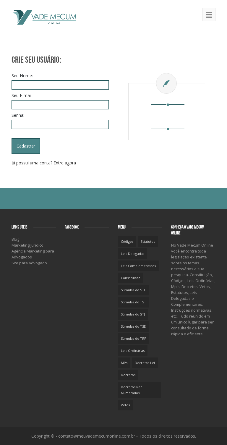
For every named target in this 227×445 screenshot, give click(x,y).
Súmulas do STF (133, 290)
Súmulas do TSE (133, 326)
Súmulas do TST (133, 302)
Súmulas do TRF (133, 338)
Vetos (125, 405)
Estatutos (148, 241)
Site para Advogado (29, 263)
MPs (124, 362)
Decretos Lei (145, 362)
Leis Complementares (138, 265)
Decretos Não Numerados (131, 390)
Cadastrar (26, 146)
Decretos (128, 375)
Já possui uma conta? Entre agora (44, 163)
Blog (15, 239)
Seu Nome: (22, 75)
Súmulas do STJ (133, 314)
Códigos (127, 241)
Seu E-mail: (22, 95)
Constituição (130, 278)
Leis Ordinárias (133, 350)
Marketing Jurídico (27, 245)
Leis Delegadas (132, 253)
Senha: (18, 115)
